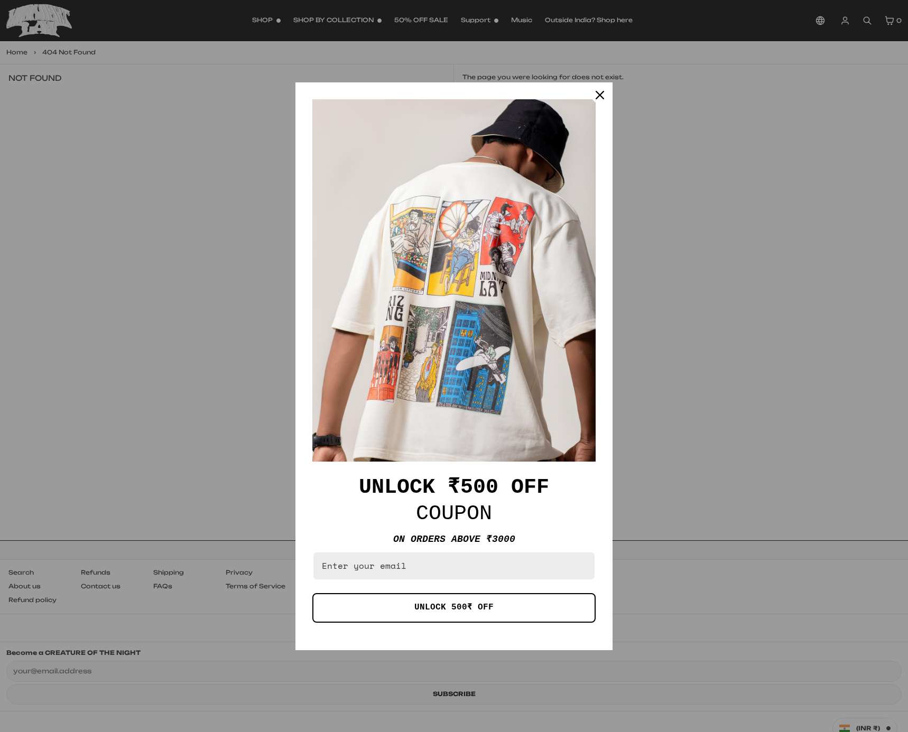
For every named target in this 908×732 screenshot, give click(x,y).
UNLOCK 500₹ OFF (454, 607)
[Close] (600, 95)
